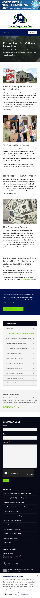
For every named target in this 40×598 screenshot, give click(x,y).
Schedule (26, 594)
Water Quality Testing (13, 383)
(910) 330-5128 (8, 32)
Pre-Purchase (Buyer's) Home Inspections (19, 333)
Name (5, 426)
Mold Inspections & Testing (15, 358)
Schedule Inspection (13, 309)
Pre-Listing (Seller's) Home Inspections (18, 338)
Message (6, 442)
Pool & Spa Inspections (13, 353)
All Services (9, 328)
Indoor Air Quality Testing (14, 378)
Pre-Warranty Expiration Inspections (18, 348)
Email (4, 434)
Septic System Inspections (14, 373)
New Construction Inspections (16, 343)
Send (6, 480)
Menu (34, 32)
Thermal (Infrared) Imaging (14, 363)
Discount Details (11, 594)
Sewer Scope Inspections (14, 368)
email (8, 282)
